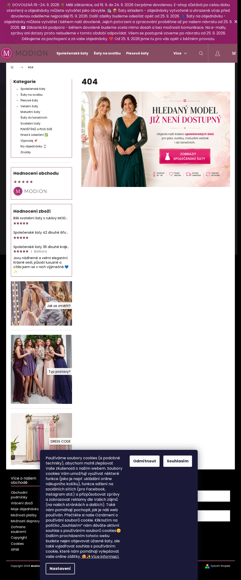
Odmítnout (144, 461)
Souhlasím (178, 461)
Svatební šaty (30, 123)
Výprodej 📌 (28, 141)
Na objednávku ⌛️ (33, 146)
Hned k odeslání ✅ (34, 135)
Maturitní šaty (30, 112)
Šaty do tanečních (33, 118)
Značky (25, 152)
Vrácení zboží (22, 503)
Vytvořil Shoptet (220, 566)
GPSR (15, 549)
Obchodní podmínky (19, 494)
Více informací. (100, 556)
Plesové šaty (29, 100)
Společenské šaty (32, 89)
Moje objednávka (25, 509)
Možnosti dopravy (25, 521)
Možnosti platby (24, 515)
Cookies (17, 543)
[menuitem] (70, 53)
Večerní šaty (29, 106)
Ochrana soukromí (18, 529)
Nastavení (60, 568)
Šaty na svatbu (31, 95)
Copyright (19, 537)
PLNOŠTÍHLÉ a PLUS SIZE (36, 129)
